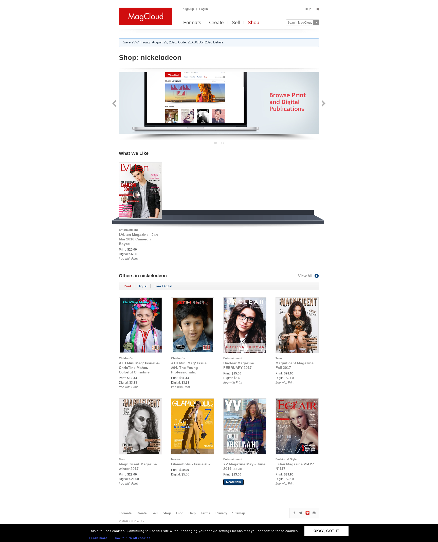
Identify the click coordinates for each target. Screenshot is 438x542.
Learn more (98, 538)
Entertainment (128, 229)
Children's (126, 358)
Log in (203, 9)
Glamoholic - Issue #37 (191, 464)
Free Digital (163, 286)
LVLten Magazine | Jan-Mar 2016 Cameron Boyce (139, 239)
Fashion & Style (286, 459)
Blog (180, 513)
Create (216, 22)
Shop (253, 22)
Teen (279, 358)
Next (323, 104)
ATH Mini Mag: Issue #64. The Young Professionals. (189, 367)
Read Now (233, 482)
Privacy (221, 513)
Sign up (188, 9)
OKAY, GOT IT (327, 531)
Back (114, 104)
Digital (142, 286)
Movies (175, 459)
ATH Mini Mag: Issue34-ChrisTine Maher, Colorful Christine (139, 367)
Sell (236, 22)
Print (127, 286)
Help (308, 9)
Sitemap (238, 513)
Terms (205, 513)
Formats (192, 22)
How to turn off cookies (132, 538)
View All (305, 276)
